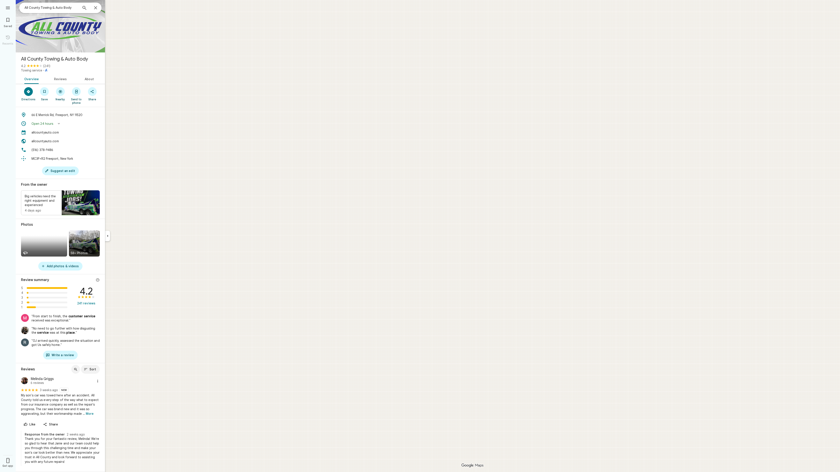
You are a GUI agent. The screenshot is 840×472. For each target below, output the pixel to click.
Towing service (31, 70)
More (90, 414)
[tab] (30, 78)
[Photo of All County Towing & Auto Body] (60, 26)
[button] (60, 123)
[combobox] (51, 7)
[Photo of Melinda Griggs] (24, 381)
